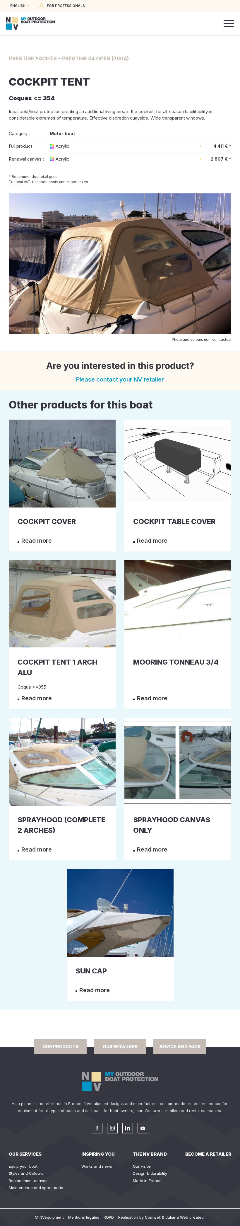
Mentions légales (83, 1217)
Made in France (147, 1180)
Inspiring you (98, 1154)
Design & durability (150, 1173)
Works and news (96, 1166)
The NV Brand (150, 1154)
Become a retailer (208, 1154)
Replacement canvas (28, 1180)
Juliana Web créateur (185, 1217)
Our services (25, 1154)
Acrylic (62, 146)
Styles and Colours (26, 1173)
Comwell (153, 1217)
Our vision (142, 1166)
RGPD (109, 1217)
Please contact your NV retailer (120, 379)
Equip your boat (23, 1166)
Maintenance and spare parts (36, 1187)
